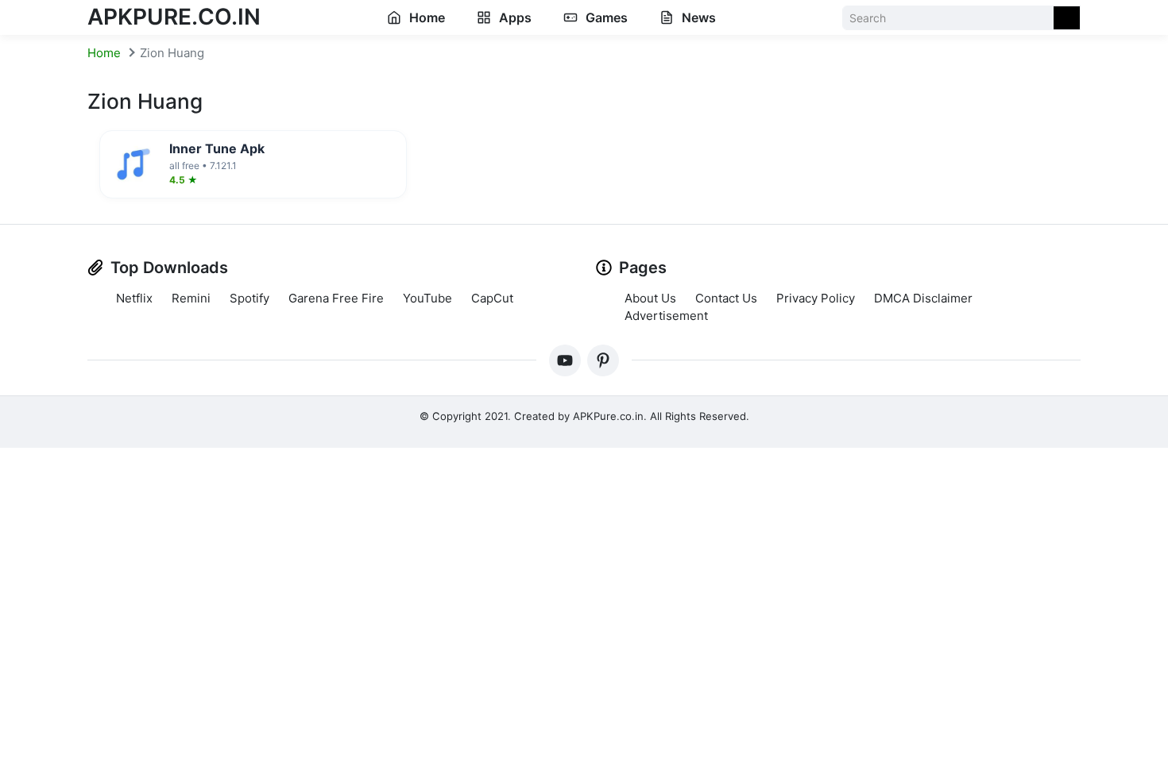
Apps (514, 17)
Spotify (249, 298)
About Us (650, 298)
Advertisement (666, 315)
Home (425, 17)
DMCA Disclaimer (923, 298)
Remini (191, 298)
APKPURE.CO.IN (174, 16)
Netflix (134, 298)
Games (605, 17)
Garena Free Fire (336, 298)
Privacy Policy (815, 298)
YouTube (427, 298)
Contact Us (726, 298)
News (697, 17)
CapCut (492, 298)
